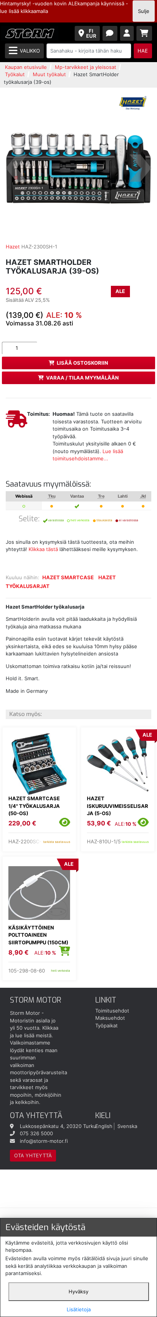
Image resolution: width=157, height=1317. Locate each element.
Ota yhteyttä (33, 1155)
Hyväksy (78, 1291)
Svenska (127, 1126)
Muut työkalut (49, 74)
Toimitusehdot (112, 1011)
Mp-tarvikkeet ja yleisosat (85, 67)
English (103, 1126)
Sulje (143, 11)
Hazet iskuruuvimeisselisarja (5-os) (117, 805)
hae (143, 51)
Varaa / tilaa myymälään (82, 378)
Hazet (13, 247)
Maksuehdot (110, 1018)
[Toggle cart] (144, 33)
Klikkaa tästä (43, 549)
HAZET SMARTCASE (68, 577)
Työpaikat (106, 1025)
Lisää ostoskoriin (82, 363)
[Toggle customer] (127, 33)
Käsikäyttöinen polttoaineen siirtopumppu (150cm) (38, 934)
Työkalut (15, 74)
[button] (16, 168)
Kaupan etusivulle (26, 67)
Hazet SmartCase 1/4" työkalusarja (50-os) (34, 805)
